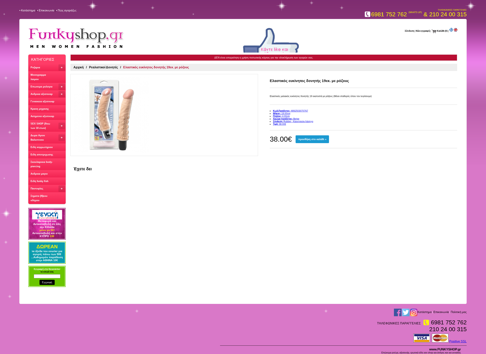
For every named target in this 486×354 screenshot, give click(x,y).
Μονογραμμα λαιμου (38, 77)
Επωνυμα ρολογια (47, 86)
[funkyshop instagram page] (413, 312)
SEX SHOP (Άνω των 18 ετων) (47, 125)
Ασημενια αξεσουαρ (42, 116)
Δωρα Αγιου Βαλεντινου (47, 137)
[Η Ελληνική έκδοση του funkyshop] (451, 31)
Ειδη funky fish (39, 181)
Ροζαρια (47, 67)
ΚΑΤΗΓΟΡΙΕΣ (42, 59)
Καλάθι (440, 31)
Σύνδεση (409, 31)
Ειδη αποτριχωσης (42, 154)
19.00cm (281, 113)
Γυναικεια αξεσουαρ (42, 101)
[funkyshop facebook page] (398, 312)
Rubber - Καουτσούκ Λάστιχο (293, 121)
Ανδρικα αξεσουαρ (47, 94)
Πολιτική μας (459, 312)
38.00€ (279, 124)
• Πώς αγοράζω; (66, 10)
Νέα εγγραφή (423, 31)
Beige (286, 118)
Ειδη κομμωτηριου (42, 147)
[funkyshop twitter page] (405, 312)
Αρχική (78, 67)
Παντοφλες (47, 188)
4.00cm (281, 116)
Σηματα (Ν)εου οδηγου (39, 198)
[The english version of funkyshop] (456, 31)
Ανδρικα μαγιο (39, 173)
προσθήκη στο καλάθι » (312, 139)
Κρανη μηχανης (40, 108)
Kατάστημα (424, 312)
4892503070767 (290, 111)
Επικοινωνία (441, 312)
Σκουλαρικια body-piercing (42, 164)
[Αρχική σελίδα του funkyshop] (76, 48)
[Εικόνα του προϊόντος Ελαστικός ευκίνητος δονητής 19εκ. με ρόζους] (164, 115)
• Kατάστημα (27, 10)
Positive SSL (458, 341)
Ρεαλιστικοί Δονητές (103, 67)
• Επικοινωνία (45, 10)
